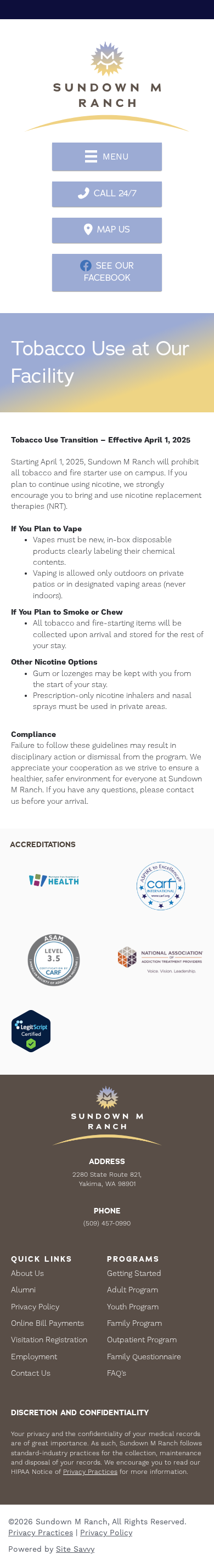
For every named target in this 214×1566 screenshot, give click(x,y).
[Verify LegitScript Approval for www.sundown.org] (31, 1030)
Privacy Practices (90, 1472)
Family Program (134, 1323)
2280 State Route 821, (107, 1174)
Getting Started (134, 1273)
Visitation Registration (49, 1339)
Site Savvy (75, 1549)
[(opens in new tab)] (160, 885)
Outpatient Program (142, 1339)
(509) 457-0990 (107, 1223)
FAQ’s (116, 1373)
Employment (34, 1356)
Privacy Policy (35, 1306)
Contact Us (30, 1373)
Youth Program (133, 1306)
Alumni (23, 1289)
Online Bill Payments (47, 1323)
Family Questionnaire (144, 1356)
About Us (27, 1273)
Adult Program (132, 1289)
